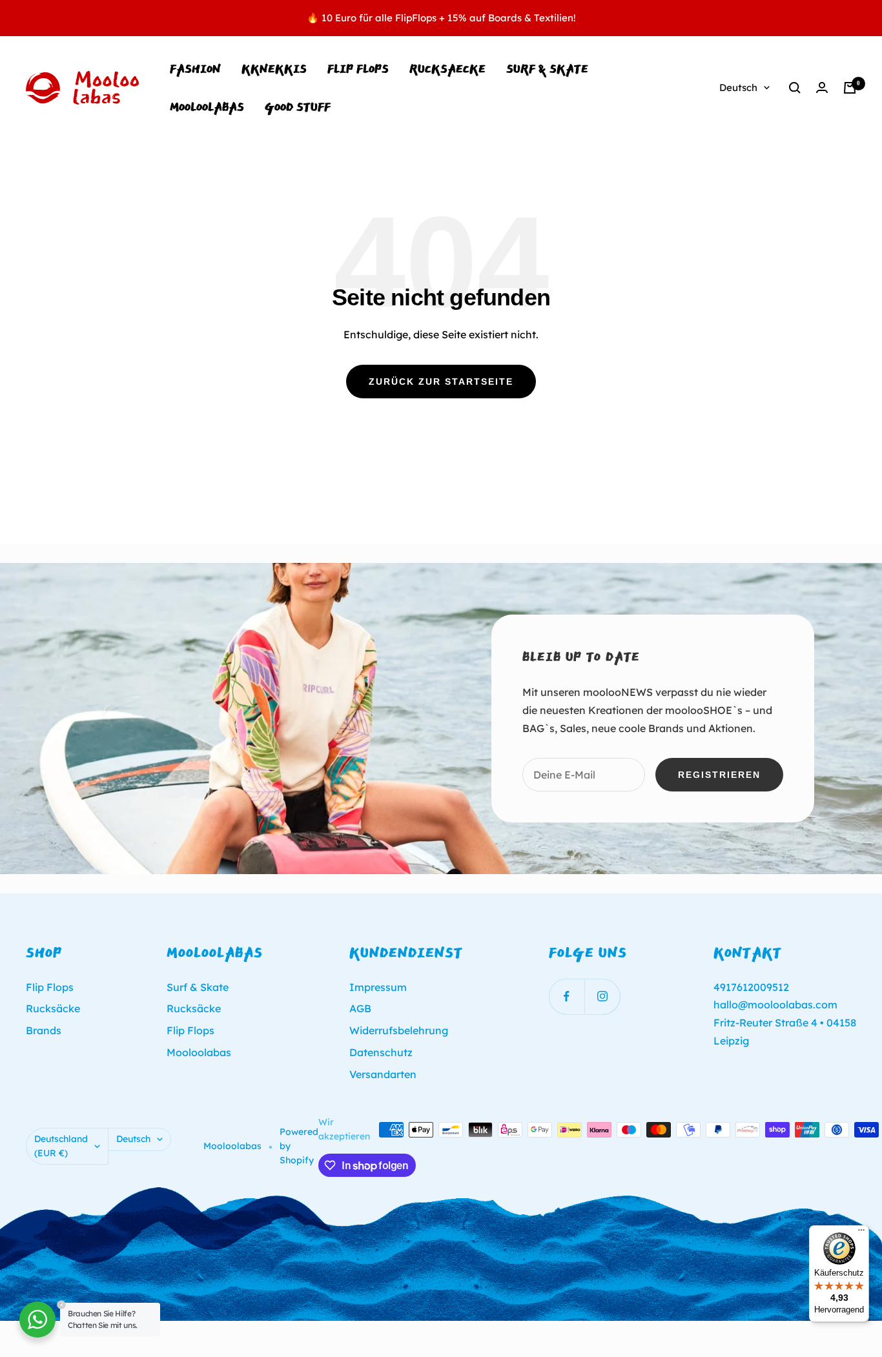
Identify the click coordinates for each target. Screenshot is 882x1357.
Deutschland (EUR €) (61, 1146)
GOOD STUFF (298, 107)
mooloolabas (207, 107)
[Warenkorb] (849, 88)
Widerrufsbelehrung (398, 1030)
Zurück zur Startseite (441, 381)
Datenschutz (381, 1052)
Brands (43, 1030)
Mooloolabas (199, 1052)
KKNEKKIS (274, 68)
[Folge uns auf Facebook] (566, 996)
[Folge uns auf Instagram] (602, 996)
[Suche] (795, 88)
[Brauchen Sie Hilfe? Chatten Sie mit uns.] (37, 1319)
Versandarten (382, 1074)
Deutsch (738, 87)
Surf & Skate (547, 68)
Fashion (195, 68)
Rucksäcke (53, 1008)
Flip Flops (358, 68)
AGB (360, 1008)
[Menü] (861, 1233)
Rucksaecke (447, 68)
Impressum (378, 987)
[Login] (822, 87)
